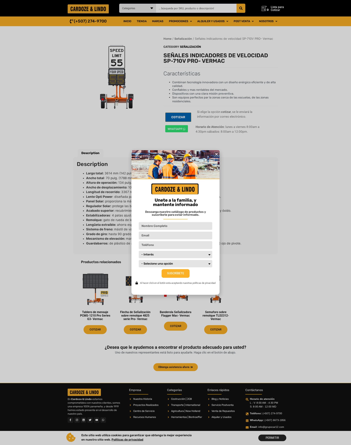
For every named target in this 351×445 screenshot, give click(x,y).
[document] (175, 222)
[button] (216, 154)
